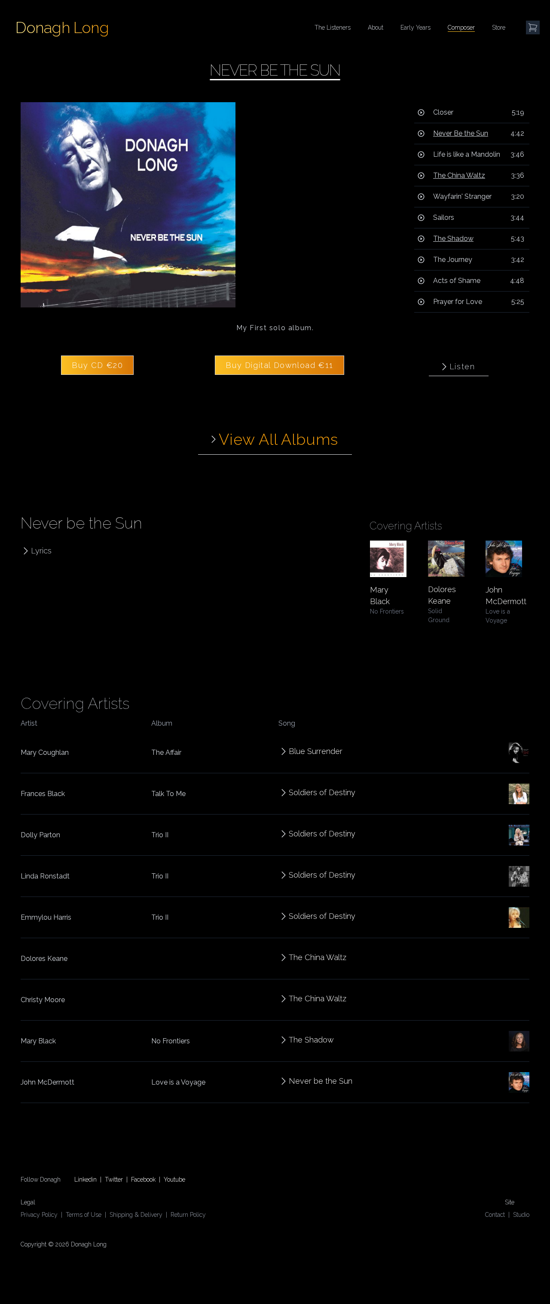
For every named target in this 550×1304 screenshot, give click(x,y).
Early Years (415, 27)
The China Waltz (459, 175)
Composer (461, 27)
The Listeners (333, 27)
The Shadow (453, 238)
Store (498, 27)
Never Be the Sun (460, 133)
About (375, 27)
